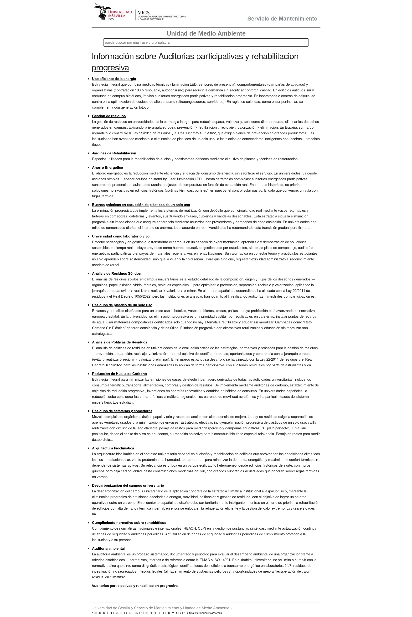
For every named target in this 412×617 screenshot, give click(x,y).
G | (116, 613)
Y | (181, 613)
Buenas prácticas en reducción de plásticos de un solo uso (141, 204)
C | (100, 613)
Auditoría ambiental (108, 548)
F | (112, 613)
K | (130, 613)
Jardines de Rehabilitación (114, 153)
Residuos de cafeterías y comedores (122, 410)
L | (134, 613)
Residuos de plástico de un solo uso (122, 304)
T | (165, 613)
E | (108, 613)
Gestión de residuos (109, 115)
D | (105, 613)
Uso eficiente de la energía (114, 78)
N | (142, 613)
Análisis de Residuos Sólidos (116, 273)
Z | (184, 613)
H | (120, 613)
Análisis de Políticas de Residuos (119, 342)
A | (93, 613)
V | (173, 613)
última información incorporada (204, 613)
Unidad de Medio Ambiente (206, 33)
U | (169, 613)
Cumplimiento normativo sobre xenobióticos (129, 522)
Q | (154, 613)
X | (177, 613)
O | (146, 613)
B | (96, 613)
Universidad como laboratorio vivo (120, 236)
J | (126, 613)
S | (162, 613)
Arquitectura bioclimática (113, 448)
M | (138, 613)
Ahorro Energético (107, 167)
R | (158, 613)
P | (150, 613)
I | (123, 613)
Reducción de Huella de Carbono (119, 373)
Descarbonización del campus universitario (128, 485)
